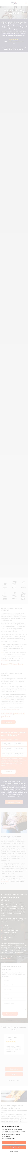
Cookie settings (14, 1151)
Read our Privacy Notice (8, 1138)
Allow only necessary (14, 1147)
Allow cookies (14, 1142)
